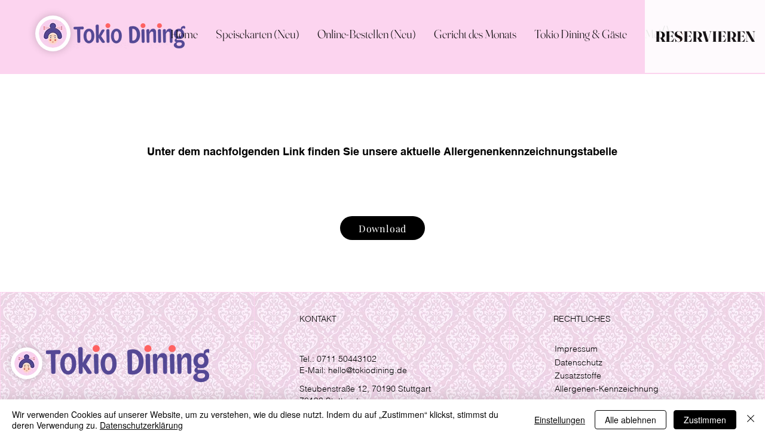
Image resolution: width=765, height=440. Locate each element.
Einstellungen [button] (559, 420)
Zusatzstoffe (578, 375)
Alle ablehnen (630, 420)
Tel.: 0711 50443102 (338, 358)
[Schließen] (750, 419)
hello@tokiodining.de (367, 370)
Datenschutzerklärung (141, 425)
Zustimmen (705, 420)
